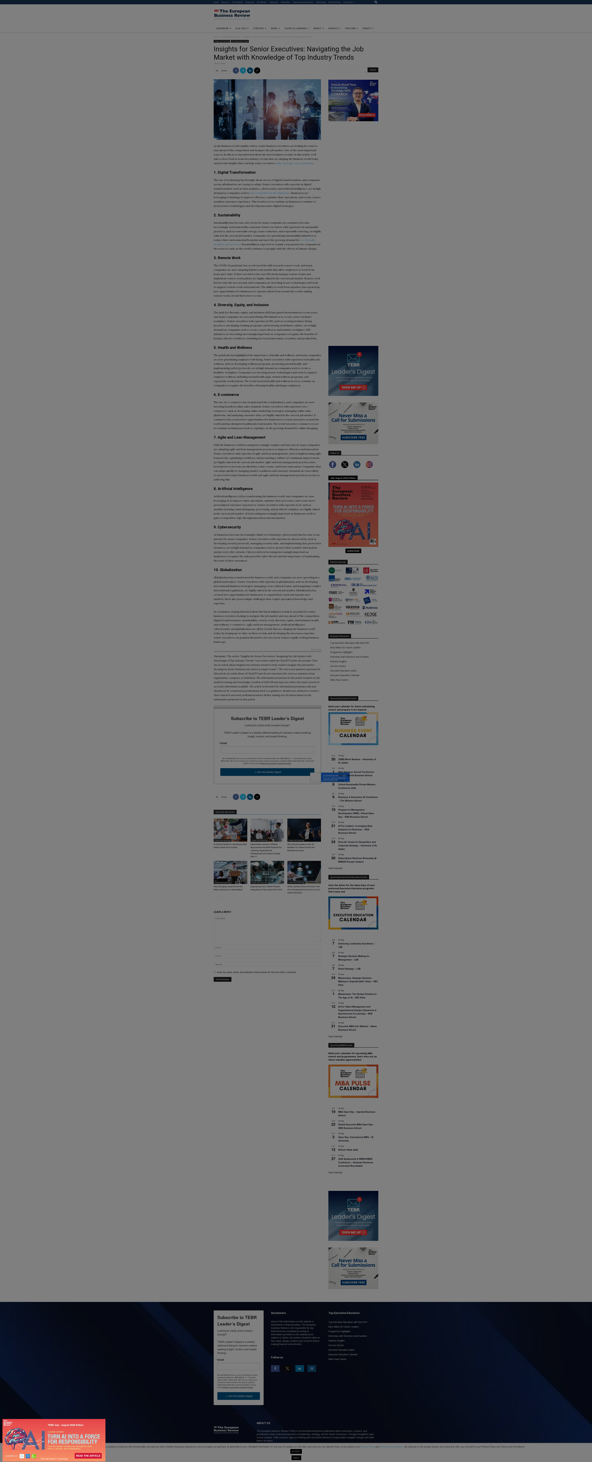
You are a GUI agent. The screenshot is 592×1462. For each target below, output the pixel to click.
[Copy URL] (257, 70)
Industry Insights (338, 661)
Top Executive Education (303, 2)
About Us (225, 2)
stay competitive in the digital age (270, 192)
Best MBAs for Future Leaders (345, 647)
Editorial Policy (334, 2)
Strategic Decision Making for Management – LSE (353, 957)
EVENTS (367, 28)
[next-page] (220, 899)
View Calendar (335, 868)
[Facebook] (236, 70)
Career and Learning (231, 36)
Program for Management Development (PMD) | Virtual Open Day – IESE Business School (356, 813)
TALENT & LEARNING (295, 28)
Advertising (320, 2)
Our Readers (237, 2)
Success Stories (338, 666)
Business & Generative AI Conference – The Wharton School (358, 798)
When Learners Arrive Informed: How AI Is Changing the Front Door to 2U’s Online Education (303, 889)
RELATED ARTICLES (225, 812)
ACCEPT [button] (296, 1451)
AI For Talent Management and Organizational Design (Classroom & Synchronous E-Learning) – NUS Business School (357, 1012)
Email (223, 743)
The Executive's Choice (240, 41)
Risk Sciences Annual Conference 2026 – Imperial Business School (356, 773)
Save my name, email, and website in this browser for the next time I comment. (256, 972)
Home (216, 2)
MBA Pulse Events (339, 679)
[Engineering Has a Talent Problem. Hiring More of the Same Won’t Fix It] (267, 872)
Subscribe (274, 2)
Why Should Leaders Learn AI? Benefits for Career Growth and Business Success (301, 847)
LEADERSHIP (222, 28)
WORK (274, 28)
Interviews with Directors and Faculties (349, 656)
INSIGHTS (333, 28)
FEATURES (350, 28)
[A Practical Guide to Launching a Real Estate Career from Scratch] (230, 830)
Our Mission (262, 2)
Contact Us (347, 2)
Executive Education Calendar (345, 675)
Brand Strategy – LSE (349, 968)
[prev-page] (216, 899)
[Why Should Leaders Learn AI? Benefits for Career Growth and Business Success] (304, 830)
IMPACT (317, 28)
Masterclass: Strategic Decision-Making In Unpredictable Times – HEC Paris (358, 981)
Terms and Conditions (391, 1446)
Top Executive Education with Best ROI (349, 642)
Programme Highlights (341, 652)
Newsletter (285, 2)
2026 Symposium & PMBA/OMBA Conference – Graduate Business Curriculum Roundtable (355, 1162)
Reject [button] (296, 1457)
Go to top (316, 649)
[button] (376, 2)
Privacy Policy (367, 1446)
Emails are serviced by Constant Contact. (275, 763)
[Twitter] (243, 70)
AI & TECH (241, 28)
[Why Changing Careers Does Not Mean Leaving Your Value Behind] (230, 872)
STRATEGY (258, 28)
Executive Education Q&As (343, 670)
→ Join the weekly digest (267, 772)
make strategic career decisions (294, 163)
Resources (249, 2)
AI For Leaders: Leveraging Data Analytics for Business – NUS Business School (355, 829)
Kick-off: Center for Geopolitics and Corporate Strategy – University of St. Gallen (357, 845)
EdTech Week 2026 (348, 1149)
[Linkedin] (250, 70)
